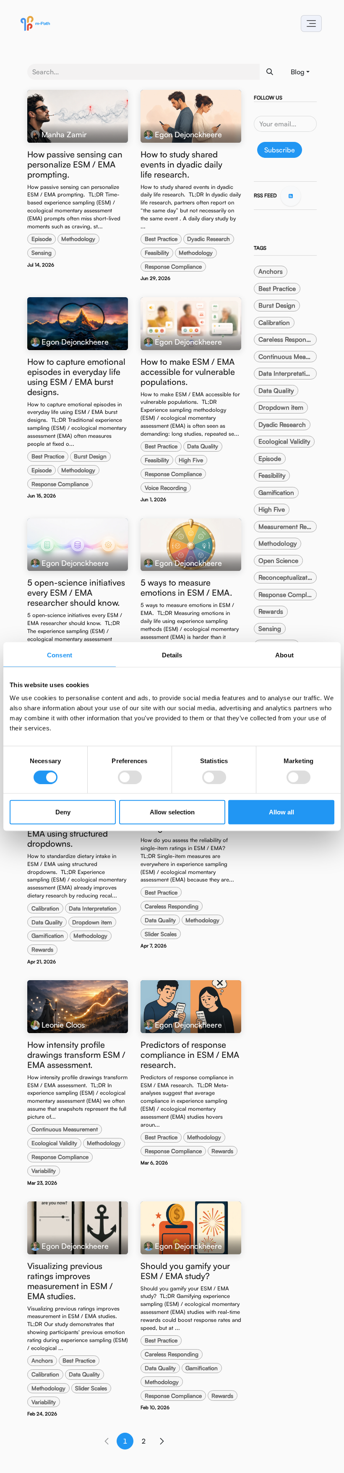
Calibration (45, 908)
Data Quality (202, 446)
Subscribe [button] (279, 150)
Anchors (42, 1360)
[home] (35, 23)
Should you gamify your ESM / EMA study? (185, 1271)
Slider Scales (161, 933)
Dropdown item (92, 922)
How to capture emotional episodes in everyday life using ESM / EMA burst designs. (76, 377)
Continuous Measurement (64, 1129)
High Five (191, 459)
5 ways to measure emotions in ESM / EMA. (186, 588)
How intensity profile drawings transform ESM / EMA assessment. (76, 1055)
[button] (311, 23)
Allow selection (172, 812)
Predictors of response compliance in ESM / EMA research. (190, 1055)
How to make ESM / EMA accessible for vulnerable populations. (188, 372)
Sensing (41, 252)
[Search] (269, 72)
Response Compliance (173, 266)
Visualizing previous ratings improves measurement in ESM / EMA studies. (70, 1281)
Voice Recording (166, 487)
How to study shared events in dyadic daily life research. (181, 164)
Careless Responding (171, 906)
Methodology (78, 238)
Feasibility (157, 252)
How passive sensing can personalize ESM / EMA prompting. (74, 164)
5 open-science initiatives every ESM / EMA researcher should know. (76, 593)
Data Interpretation (93, 908)
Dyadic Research (208, 238)
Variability (43, 1170)
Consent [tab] (59, 654)
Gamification (47, 935)
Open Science (278, 561)
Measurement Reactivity (287, 527)
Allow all (281, 812)
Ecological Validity (54, 1142)
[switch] (130, 777)
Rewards (42, 949)
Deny (62, 812)
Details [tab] (172, 654)
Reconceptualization (287, 577)
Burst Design (90, 456)
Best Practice (161, 238)
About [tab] (284, 654)
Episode (41, 238)
